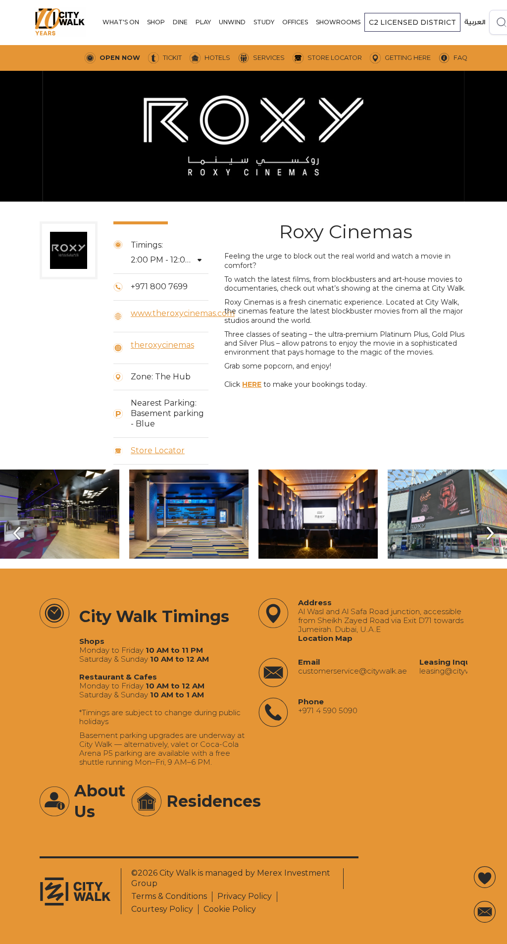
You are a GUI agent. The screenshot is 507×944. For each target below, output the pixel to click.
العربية (474, 22)
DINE (180, 22)
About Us (99, 801)
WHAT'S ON (120, 22)
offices (295, 22)
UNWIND (232, 22)
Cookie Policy (229, 909)
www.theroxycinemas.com (183, 313)
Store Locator (158, 450)
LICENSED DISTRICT (412, 22)
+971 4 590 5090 (327, 710)
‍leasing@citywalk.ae (456, 671)
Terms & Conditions (169, 896)
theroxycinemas (162, 345)
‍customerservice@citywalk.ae (352, 671)
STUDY (264, 22)
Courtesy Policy (162, 909)
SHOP (156, 22)
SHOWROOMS (338, 22)
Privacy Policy (244, 896)
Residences (213, 801)
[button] (121, 22)
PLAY (203, 22)
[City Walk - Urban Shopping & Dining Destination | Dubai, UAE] (60, 22)
